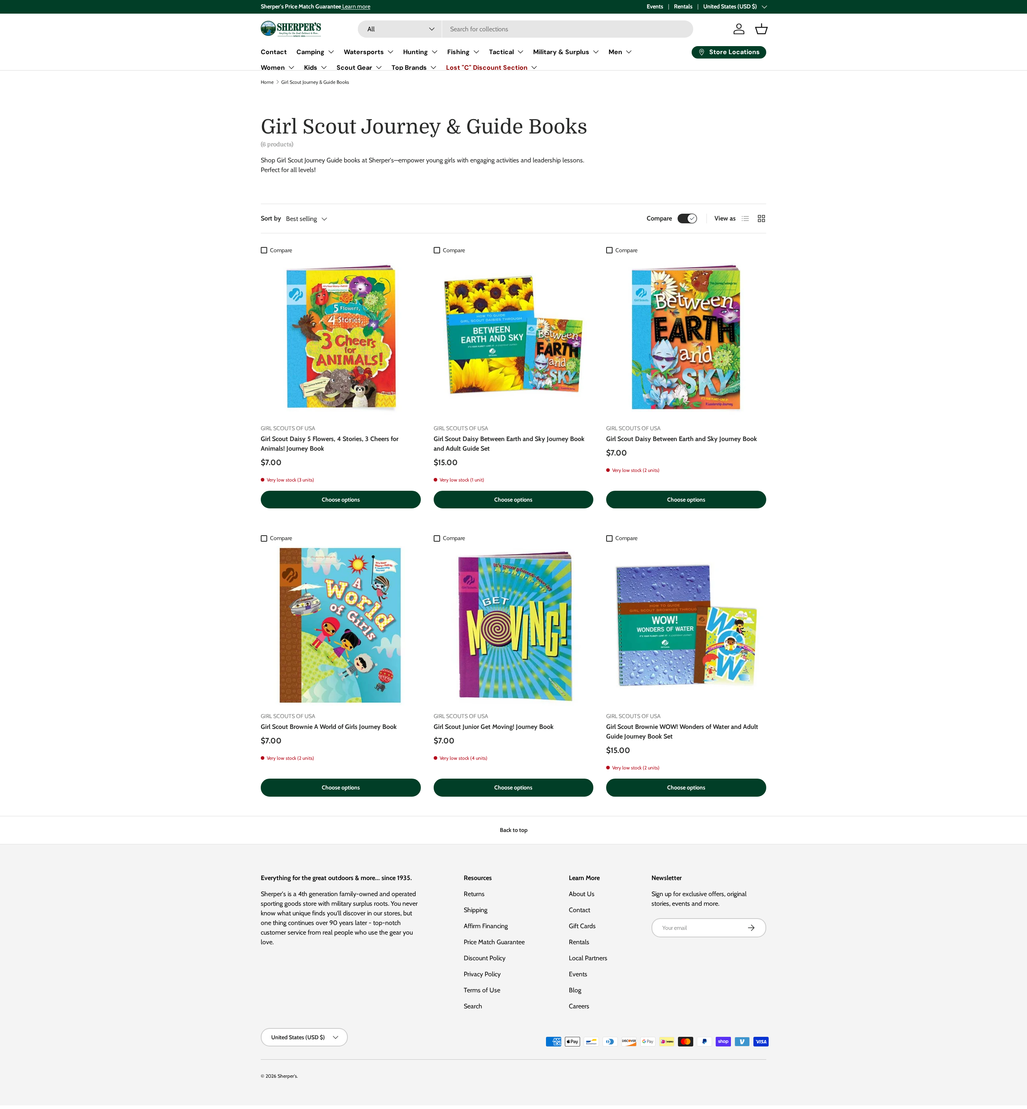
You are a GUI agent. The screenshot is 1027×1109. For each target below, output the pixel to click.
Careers (579, 1006)
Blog (575, 990)
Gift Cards (582, 926)
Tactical (501, 52)
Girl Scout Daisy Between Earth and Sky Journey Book (681, 439)
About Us (582, 894)
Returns (474, 894)
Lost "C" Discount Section (487, 67)
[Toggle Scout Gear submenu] (379, 67)
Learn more (355, 6)
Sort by (271, 218)
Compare (659, 218)
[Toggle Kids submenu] (324, 67)
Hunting (415, 52)
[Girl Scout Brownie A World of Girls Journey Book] (341, 626)
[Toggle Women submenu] (291, 67)
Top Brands (409, 67)
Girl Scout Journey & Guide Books (315, 82)
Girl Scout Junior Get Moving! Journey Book (494, 727)
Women (273, 67)
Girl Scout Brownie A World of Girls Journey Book (329, 727)
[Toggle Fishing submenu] (476, 52)
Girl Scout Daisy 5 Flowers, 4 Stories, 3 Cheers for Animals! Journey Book (329, 443)
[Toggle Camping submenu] (331, 52)
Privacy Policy (482, 974)
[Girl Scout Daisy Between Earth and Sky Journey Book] (686, 338)
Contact (274, 52)
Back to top (514, 830)
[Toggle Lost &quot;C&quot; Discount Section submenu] (534, 67)
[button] (761, 29)
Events (655, 6)
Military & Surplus (561, 52)
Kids (310, 67)
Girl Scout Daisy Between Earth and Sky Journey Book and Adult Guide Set (509, 443)
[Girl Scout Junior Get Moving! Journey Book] (514, 626)
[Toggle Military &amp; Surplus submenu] (596, 52)
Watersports (364, 52)
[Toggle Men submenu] (628, 52)
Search (473, 1006)
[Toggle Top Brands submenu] (433, 67)
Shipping (475, 910)
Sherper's (287, 1076)
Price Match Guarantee (494, 942)
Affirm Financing (486, 926)
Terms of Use (482, 990)
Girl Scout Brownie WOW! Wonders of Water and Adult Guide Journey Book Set (682, 731)
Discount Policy (484, 958)
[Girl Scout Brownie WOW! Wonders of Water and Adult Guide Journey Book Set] (686, 626)
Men (615, 52)
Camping (310, 52)
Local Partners (588, 958)
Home (267, 82)
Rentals (683, 6)
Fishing (458, 52)
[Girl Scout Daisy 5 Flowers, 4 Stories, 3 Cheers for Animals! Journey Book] (341, 338)
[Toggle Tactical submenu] (520, 52)
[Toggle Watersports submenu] (390, 52)
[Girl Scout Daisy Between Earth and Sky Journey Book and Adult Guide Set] (514, 338)
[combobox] (525, 29)
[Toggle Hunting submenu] (434, 52)
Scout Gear (354, 67)
